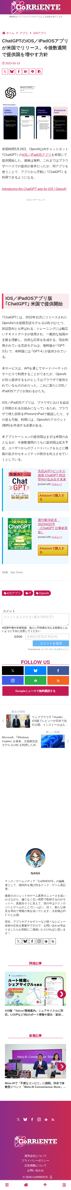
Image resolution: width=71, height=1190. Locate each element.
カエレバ (57, 484)
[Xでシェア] (5, 71)
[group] (35, 994)
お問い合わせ (35, 1170)
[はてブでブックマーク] (26, 71)
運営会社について (35, 1155)
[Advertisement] (35, 239)
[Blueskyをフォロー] (35, 670)
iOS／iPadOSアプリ (36, 154)
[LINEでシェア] (33, 71)
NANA (35, 873)
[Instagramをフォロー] (13, 680)
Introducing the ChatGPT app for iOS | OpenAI (34, 189)
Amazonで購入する (51, 497)
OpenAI (44, 593)
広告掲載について (35, 1165)
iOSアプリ (14, 593)
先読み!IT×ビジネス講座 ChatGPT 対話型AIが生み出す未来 (52, 475)
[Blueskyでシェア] (12, 71)
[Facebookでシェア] (19, 71)
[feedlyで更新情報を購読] (35, 680)
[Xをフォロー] (13, 670)
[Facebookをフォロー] (58, 670)
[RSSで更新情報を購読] (58, 680)
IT (30, 593)
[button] (39, 71)
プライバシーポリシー (35, 1160)
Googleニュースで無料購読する (35, 690)
